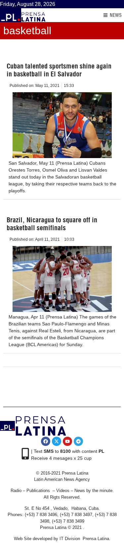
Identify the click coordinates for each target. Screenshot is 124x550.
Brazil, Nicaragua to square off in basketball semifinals (52, 224)
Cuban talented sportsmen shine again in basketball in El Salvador (59, 70)
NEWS (116, 15)
